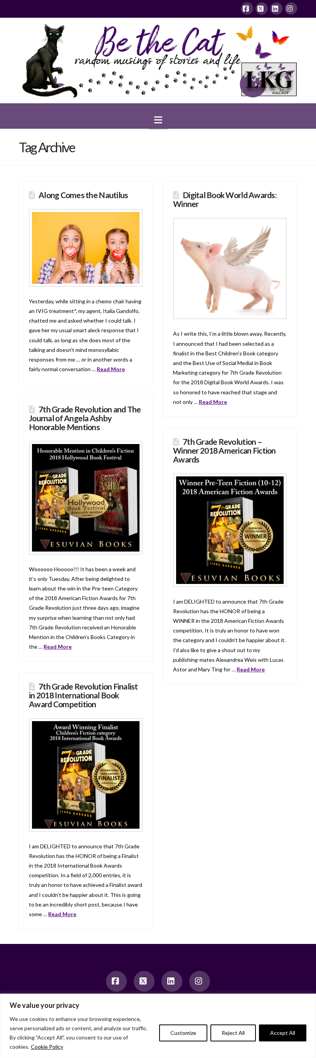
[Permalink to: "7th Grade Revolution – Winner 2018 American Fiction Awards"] (229, 530)
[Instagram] (291, 8)
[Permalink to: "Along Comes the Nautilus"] (85, 248)
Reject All (233, 1032)
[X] (261, 8)
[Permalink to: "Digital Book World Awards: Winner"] (229, 268)
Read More (111, 369)
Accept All (282, 1032)
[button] (158, 120)
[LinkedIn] (276, 8)
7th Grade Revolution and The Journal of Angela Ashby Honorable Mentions (85, 418)
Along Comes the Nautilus (83, 195)
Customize (183, 1032)
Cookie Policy (47, 1046)
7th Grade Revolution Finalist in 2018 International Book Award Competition (83, 695)
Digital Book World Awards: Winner (225, 199)
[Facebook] (247, 8)
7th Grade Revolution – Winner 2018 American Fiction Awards (224, 450)
